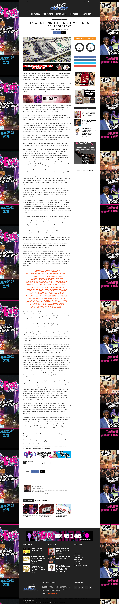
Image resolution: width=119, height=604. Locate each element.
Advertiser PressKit (79, 559)
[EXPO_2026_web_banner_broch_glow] (59, 536)
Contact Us (77, 563)
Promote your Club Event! (80, 565)
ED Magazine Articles (56, 19)
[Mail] (91, 1)
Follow (93, 60)
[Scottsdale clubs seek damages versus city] (46, 509)
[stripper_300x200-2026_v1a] (85, 79)
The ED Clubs (61, 14)
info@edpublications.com (52, 593)
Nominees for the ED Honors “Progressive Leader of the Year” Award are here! (38, 559)
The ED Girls (74, 14)
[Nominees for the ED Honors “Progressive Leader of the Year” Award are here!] (26, 559)
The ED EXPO (48, 14)
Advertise (87, 14)
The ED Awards (77, 553)
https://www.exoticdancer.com (37, 488)
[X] (93, 1)
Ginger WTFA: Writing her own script (89, 121)
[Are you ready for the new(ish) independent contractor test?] (63, 509)
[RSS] (41, 494)
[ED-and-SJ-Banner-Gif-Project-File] (47, 99)
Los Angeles (29, 463)
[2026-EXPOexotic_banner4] (47, 454)
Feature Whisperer (56, 29)
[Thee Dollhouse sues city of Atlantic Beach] (30, 509)
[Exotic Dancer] (59, 7)
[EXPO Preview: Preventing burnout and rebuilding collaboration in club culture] (77, 131)
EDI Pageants (77, 555)
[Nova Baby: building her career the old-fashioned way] (77, 114)
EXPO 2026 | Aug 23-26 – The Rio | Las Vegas (32, 1)
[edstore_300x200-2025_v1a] (85, 97)
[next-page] (26, 521)
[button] (84, 1)
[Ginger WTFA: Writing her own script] (77, 122)
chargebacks (35, 463)
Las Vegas (42, 463)
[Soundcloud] (43, 494)
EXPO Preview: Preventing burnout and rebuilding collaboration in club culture (89, 132)
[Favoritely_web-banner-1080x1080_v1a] (85, 153)
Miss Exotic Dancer (78, 557)
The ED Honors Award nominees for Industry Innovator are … (38, 568)
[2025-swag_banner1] (47, 67)
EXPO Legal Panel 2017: (64, 480)
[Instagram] (88, 1)
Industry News (26, 513)
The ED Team (77, 561)
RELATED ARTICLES (28, 501)
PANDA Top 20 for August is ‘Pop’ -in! (37, 549)
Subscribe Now (53, 1)
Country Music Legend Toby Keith (32, 480)
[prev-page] (23, 521)
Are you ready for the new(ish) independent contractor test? (61, 517)
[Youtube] (95, 1)
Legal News (64, 19)
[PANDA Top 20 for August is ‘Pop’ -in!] (26, 551)
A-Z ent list (61, 1)
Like (94, 57)
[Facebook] (86, 1)
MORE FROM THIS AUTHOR (42, 501)
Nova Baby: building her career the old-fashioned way (89, 113)
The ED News (35, 14)
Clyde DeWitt (30, 461)
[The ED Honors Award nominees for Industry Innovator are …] (26, 568)
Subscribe (93, 65)
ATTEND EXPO (46, 1)
